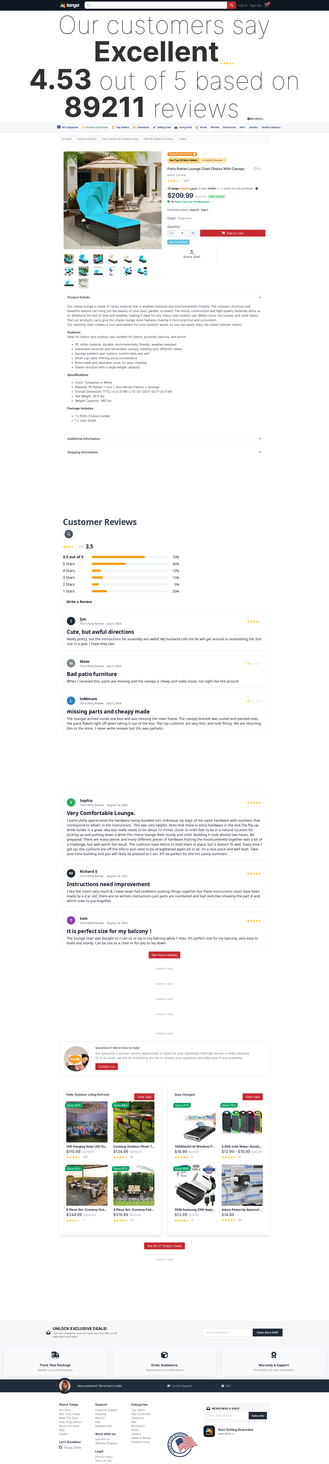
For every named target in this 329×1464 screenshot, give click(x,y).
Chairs (182, 138)
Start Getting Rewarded (235, 1429)
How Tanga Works (70, 1421)
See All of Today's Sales (164, 1246)
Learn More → (226, 1433)
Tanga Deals (72, 1447)
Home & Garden (86, 138)
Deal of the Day (140, 1414)
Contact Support (182, 1385)
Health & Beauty (271, 127)
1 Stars (69, 591)
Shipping (100, 1414)
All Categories (69, 127)
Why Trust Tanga (69, 1414)
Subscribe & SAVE (267, 1332)
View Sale (144, 1097)
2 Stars (69, 584)
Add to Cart (235, 233)
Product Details (78, 297)
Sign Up (255, 5)
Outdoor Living (140, 1441)
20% (175, 591)
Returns (100, 1418)
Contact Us (106, 1066)
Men (242, 127)
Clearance (141, 127)
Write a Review (79, 601)
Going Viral (183, 127)
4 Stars (69, 570)
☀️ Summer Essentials (95, 127)
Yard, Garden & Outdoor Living (120, 138)
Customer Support (106, 1410)
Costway (181, 174)
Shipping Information (82, 452)
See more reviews (164, 955)
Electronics (229, 127)
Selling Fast (162, 127)
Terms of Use (103, 1460)
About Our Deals (69, 1425)
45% (175, 564)
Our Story (65, 1410)
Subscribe (258, 1415)
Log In (242, 5)
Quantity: (173, 227)
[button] (257, 188)
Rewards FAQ (103, 1425)
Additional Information (83, 439)
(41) (186, 181)
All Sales (67, 138)
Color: (179, 218)
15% (175, 577)
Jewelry (253, 127)
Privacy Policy (104, 1456)
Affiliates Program (106, 1443)
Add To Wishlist (178, 242)
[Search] (231, 5)
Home (201, 127)
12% (175, 570)
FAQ (228, 1385)
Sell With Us (102, 1439)
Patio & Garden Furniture (158, 138)
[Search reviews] (69, 534)
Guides (63, 1433)
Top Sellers (120, 127)
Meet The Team (68, 1418)
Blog (62, 1429)
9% (176, 584)
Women (215, 127)
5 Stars (69, 563)
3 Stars (69, 577)
